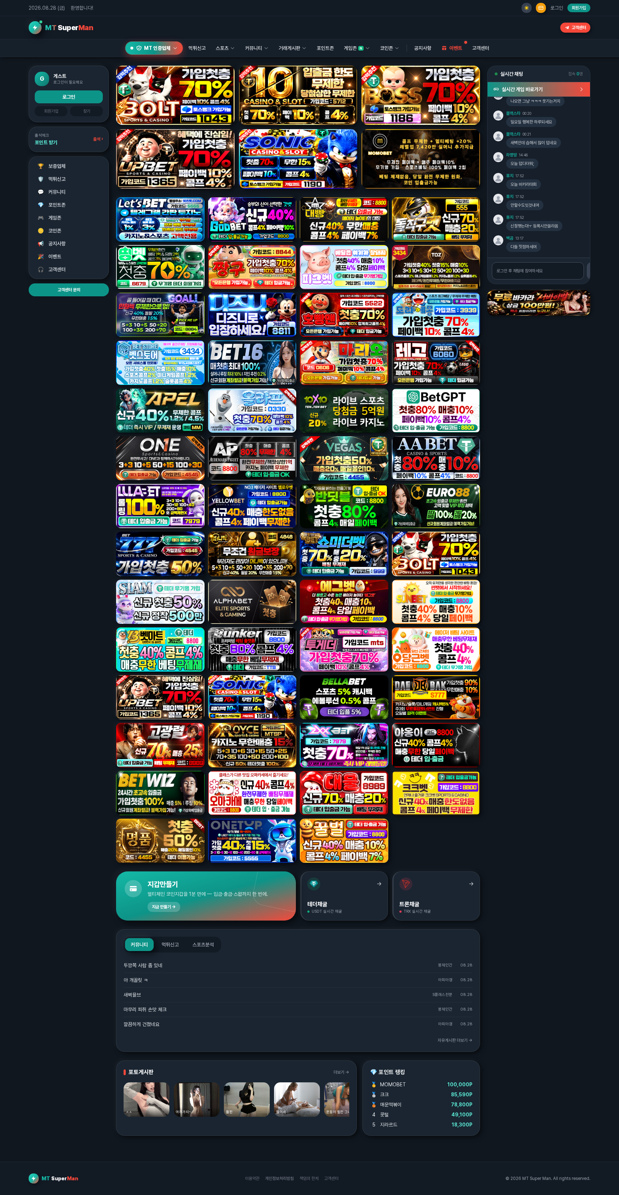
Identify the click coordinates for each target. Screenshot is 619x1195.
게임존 (50, 218)
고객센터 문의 (69, 289)
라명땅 (511, 154)
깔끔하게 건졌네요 (141, 1024)
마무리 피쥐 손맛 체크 (145, 1009)
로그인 (556, 8)
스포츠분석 (203, 944)
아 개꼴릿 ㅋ (136, 980)
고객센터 (579, 27)
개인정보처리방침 (279, 1178)
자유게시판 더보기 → (455, 1040)
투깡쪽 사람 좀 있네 (143, 965)
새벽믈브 (132, 995)
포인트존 (325, 48)
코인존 (50, 231)
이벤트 (50, 256)
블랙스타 (513, 113)
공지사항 (422, 48)
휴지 (509, 175)
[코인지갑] (541, 8)
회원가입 (579, 7)
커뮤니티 (52, 192)
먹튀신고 (52, 179)
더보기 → (341, 1072)
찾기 (86, 111)
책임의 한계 (308, 1178)
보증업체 (52, 166)
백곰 (509, 238)
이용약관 (252, 1178)
